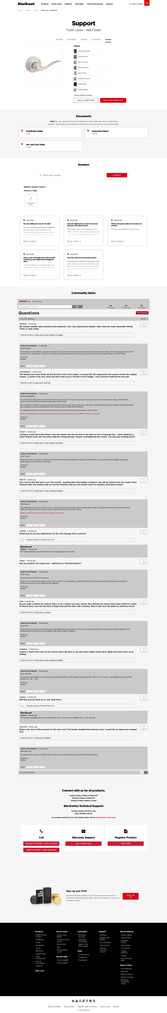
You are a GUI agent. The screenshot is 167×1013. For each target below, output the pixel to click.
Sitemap (116, 1006)
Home (19, 10)
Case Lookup (104, 945)
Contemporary (83, 954)
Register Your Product (105, 939)
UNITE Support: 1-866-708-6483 (41, 850)
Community (96, 39)
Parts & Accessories (40, 962)
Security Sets (41, 954)
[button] (144, 325)
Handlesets (40, 945)
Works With (61, 944)
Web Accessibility (54, 1006)
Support (109, 4)
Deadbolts (39, 940)
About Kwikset (126, 935)
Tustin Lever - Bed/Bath (43, 738)
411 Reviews (37, 302)
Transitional (82, 960)
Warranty (103, 935)
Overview (59, 39)
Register (125, 844)
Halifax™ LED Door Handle (83, 945)
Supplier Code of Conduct (87, 1006)
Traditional (82, 957)
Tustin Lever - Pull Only (43, 383)
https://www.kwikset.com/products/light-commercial (42, 513)
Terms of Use (105, 1006)
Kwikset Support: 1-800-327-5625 (41, 844)
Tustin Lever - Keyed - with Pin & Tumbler (49, 335)
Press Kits (124, 971)
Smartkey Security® (82, 936)
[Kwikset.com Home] (26, 3)
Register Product (113, 100)
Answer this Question (27, 341)
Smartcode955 (62, 960)
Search (117, 175)
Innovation (79, 4)
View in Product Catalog (83, 95)
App (58, 947)
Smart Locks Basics (61, 936)
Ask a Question (105, 942)
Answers (84, 39)
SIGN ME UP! (131, 896)
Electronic (39, 951)
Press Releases (126, 969)
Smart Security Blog (126, 959)
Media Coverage (127, 977)
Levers (36, 10)
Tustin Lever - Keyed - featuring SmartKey (49, 491)
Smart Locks (57, 4)
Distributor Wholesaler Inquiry (125, 982)
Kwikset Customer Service (103, 950)
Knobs (38, 942)
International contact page (105, 817)
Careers (124, 956)
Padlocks (68, 4)
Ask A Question (86, 100)
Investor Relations (124, 952)
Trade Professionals (95, 4)
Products (45, 4)
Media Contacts (127, 974)
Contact (108, 39)
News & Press (126, 938)
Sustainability (126, 945)
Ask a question (142, 313)
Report (42, 366)
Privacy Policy (69, 1006)
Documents (72, 39)
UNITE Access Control (41, 936)
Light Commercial (40, 957)
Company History (124, 941)
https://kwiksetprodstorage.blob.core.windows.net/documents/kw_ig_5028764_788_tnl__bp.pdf (59, 414)
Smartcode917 (62, 963)
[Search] (147, 3)
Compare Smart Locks (63, 940)
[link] (23, 301)
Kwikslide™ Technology (82, 940)
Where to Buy (137, 4)
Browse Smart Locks (62, 951)
